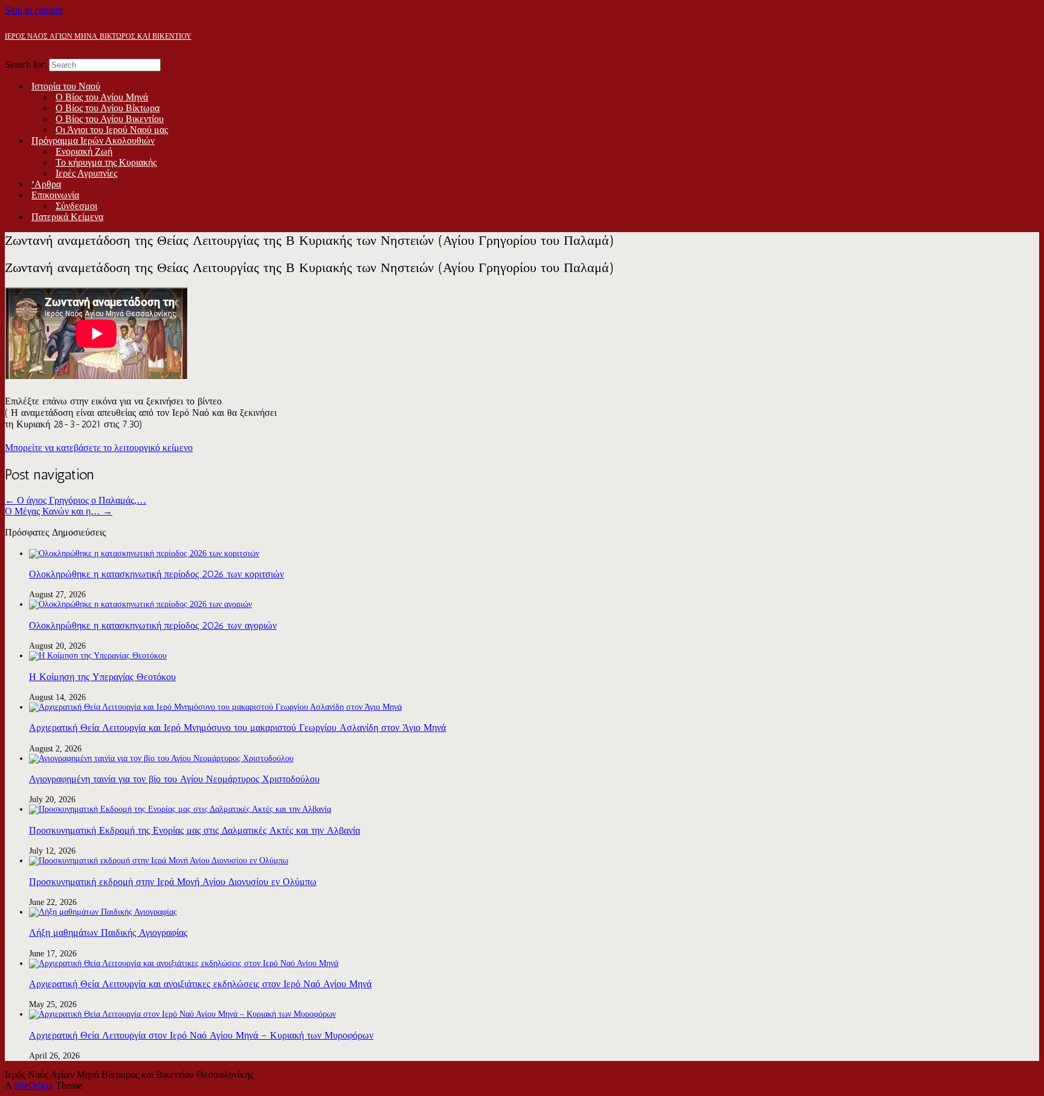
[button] (99, 448)
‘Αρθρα (46, 184)
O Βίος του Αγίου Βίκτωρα (108, 108)
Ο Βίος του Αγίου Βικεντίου (110, 119)
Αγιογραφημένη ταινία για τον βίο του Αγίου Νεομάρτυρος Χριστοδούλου (174, 779)
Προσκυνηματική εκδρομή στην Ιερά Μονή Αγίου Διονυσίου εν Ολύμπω (173, 881)
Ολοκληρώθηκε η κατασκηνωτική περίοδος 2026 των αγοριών (153, 625)
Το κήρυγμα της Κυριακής (106, 162)
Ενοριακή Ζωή (84, 151)
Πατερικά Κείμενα (67, 217)
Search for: (26, 64)
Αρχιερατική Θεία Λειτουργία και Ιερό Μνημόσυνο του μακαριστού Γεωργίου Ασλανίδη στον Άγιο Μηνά (237, 727)
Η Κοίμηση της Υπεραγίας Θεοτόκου (102, 677)
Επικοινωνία (55, 195)
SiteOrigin (33, 1085)
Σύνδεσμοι (76, 206)
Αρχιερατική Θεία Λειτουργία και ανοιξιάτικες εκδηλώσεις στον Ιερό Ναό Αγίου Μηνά (200, 984)
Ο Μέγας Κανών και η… (58, 511)
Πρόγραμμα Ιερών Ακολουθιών (93, 140)
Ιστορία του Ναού (65, 86)
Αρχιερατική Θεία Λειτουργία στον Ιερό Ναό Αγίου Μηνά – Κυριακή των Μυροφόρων (201, 1035)
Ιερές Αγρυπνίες (86, 173)
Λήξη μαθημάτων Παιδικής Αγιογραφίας (108, 932)
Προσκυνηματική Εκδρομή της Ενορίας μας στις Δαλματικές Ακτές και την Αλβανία (194, 830)
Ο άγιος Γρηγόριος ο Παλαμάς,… (75, 500)
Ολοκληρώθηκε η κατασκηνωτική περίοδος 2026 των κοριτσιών (156, 574)
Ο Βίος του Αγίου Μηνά (102, 97)
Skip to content (33, 10)
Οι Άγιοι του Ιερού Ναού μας (112, 130)
